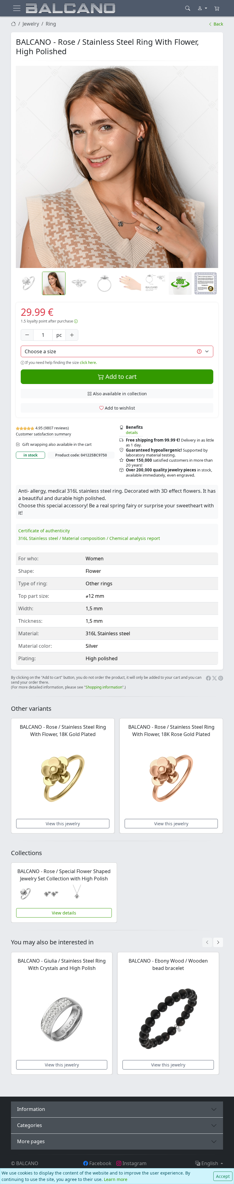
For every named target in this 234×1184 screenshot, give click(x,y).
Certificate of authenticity (44, 531)
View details (64, 913)
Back (217, 24)
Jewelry (31, 23)
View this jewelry (63, 823)
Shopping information (104, 687)
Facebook (100, 1163)
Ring (51, 23)
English (209, 1163)
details (132, 432)
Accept (223, 1176)
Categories (29, 1125)
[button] (117, 167)
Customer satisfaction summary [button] (43, 434)
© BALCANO (24, 1163)
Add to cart (120, 376)
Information (31, 1109)
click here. (88, 362)
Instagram (134, 1163)
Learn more (115, 1179)
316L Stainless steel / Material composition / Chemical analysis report (89, 538)
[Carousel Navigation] (212, 942)
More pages (31, 1141)
